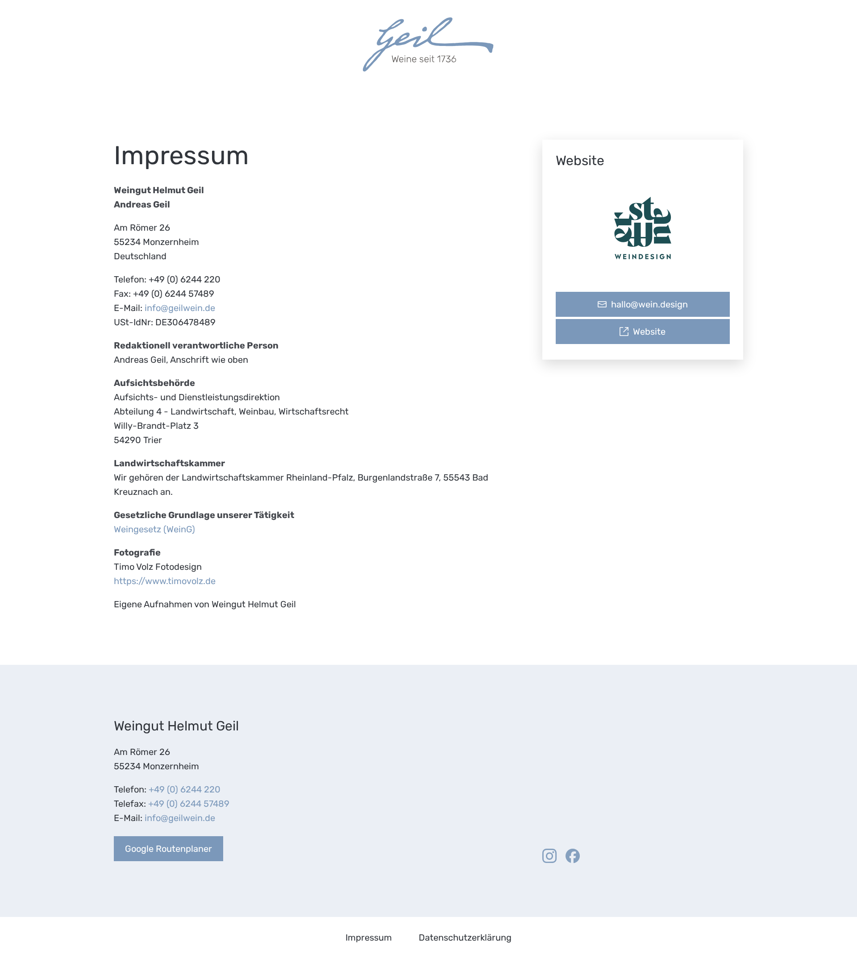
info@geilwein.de (180, 308)
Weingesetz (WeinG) (154, 529)
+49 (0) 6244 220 (184, 789)
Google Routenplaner (168, 848)
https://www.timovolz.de (165, 581)
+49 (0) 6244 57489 (188, 803)
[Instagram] (549, 856)
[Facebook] (573, 856)
